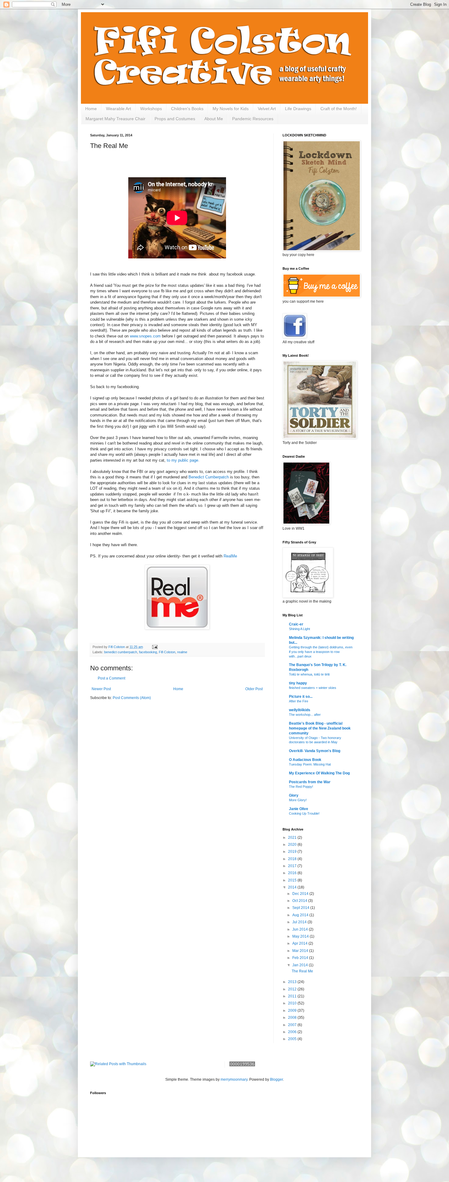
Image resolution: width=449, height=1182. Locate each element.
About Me (213, 118)
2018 (293, 859)
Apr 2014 (300, 943)
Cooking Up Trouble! (304, 813)
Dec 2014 (300, 894)
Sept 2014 (301, 908)
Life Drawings (298, 108)
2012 (293, 989)
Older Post (254, 689)
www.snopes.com (145, 336)
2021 (293, 837)
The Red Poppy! (301, 786)
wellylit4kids (299, 710)
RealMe (230, 556)
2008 (293, 1017)
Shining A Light (299, 629)
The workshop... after (305, 714)
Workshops (151, 108)
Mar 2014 (300, 951)
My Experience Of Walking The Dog (319, 773)
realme (182, 652)
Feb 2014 (300, 958)
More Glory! (298, 800)
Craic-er (296, 624)
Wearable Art (118, 108)
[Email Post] (155, 647)
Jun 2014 (300, 929)
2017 (293, 866)
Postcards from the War (309, 782)
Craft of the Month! (338, 108)
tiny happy (298, 683)
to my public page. (184, 460)
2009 (293, 1010)
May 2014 (301, 936)
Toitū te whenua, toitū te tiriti (309, 674)
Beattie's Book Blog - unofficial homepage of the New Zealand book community (320, 728)
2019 (293, 851)
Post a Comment (111, 678)
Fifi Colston (167, 652)
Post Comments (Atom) (132, 698)
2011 (293, 996)
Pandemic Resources (252, 118)
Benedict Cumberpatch (208, 477)
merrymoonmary (234, 1079)
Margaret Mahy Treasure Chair (115, 118)
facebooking (148, 652)
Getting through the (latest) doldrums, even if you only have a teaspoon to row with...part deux (320, 651)
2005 (293, 1039)
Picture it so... (300, 696)
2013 (293, 982)
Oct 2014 (300, 901)
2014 (293, 887)
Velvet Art (267, 108)
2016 (293, 873)
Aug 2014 (300, 915)
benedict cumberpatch (120, 652)
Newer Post (101, 689)
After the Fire (298, 701)
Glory (293, 795)
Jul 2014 (300, 922)
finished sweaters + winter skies (312, 688)
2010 (293, 1003)
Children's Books (187, 108)
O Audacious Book (305, 760)
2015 (293, 880)
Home (91, 108)
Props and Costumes (175, 118)
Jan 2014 (300, 965)
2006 (293, 1032)
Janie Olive (298, 809)
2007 (293, 1025)
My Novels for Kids (231, 108)
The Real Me (302, 971)
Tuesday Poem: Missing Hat (310, 764)
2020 (293, 844)
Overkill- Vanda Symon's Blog (314, 751)
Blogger (276, 1079)
